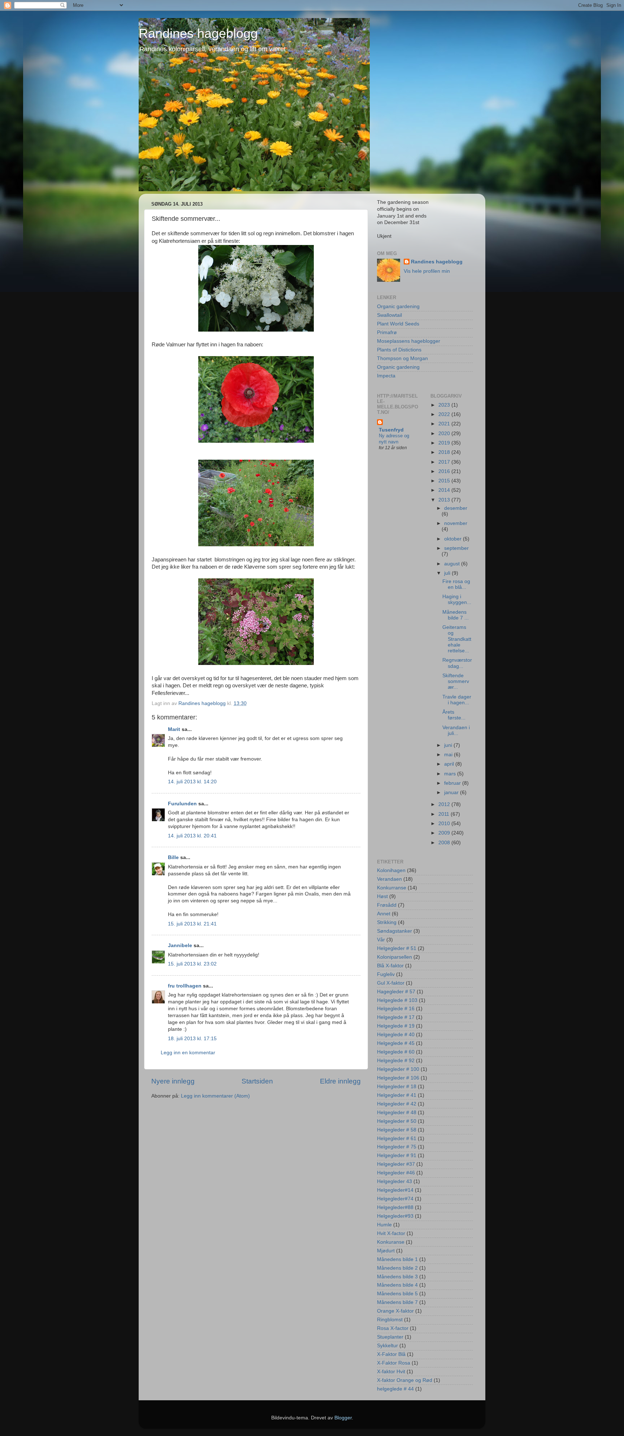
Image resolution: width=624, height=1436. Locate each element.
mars (450, 773)
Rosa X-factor (392, 1328)
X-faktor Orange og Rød (404, 1380)
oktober (453, 539)
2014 (444, 490)
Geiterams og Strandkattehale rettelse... (456, 639)
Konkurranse (391, 887)
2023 (444, 405)
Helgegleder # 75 (396, 1147)
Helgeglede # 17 (396, 1017)
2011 (444, 814)
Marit (174, 729)
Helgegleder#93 (395, 1216)
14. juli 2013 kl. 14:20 (192, 781)
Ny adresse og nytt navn (394, 439)
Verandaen (389, 879)
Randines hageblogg (198, 33)
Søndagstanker (394, 931)
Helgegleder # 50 (396, 1121)
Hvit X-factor (391, 1233)
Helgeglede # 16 (396, 1008)
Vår (381, 939)
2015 (444, 480)
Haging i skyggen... (456, 599)
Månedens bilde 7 (397, 1302)
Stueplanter (390, 1337)
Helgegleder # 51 (396, 948)
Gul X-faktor (390, 983)
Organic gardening (398, 306)
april (449, 764)
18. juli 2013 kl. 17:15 (192, 1038)
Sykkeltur (387, 1345)
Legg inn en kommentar (188, 1052)
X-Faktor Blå (391, 1354)
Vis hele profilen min (427, 271)
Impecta (386, 375)
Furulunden (182, 803)
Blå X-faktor (390, 965)
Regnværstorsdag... (457, 663)
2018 (444, 452)
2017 (444, 462)
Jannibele (180, 945)
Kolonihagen (391, 870)
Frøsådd (386, 905)
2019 (444, 443)
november (455, 523)
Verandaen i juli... (456, 730)
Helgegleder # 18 (396, 1086)
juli (448, 573)
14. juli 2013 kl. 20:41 (192, 836)
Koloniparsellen (394, 957)
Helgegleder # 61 (396, 1138)
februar (453, 783)
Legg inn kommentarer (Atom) (215, 1096)
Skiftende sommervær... (455, 681)
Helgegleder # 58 (396, 1130)
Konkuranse (390, 1242)
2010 (444, 823)
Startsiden (257, 1081)
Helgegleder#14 (395, 1190)
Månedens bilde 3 (397, 1276)
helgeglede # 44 (395, 1389)
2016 (444, 471)
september (456, 548)
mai (449, 754)
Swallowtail (389, 315)
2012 (444, 804)
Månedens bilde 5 (397, 1293)
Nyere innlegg (173, 1081)
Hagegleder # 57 (396, 991)
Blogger (343, 1417)
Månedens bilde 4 (397, 1285)
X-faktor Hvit (391, 1371)
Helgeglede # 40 (396, 1034)
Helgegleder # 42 (396, 1104)
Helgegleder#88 (395, 1207)
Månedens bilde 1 (397, 1259)
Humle (384, 1224)
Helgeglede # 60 (396, 1052)
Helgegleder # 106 (398, 1078)
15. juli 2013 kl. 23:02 (192, 964)
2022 (444, 414)
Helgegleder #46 (396, 1172)
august (452, 563)
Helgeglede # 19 (396, 1026)
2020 (444, 433)
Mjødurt (386, 1250)
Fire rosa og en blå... (456, 584)
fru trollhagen (185, 986)
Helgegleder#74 (395, 1198)
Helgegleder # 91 (396, 1155)
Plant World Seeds (398, 324)
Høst (382, 896)
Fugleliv (386, 974)
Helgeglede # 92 (396, 1060)
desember (455, 508)
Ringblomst (390, 1319)
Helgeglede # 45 (396, 1043)
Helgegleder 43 (394, 1181)
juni (449, 745)
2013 (444, 500)
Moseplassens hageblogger (408, 341)
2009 (444, 833)
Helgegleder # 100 (398, 1069)
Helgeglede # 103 (397, 1000)
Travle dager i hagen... (456, 699)
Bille (173, 857)
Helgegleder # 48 (396, 1112)
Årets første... (453, 715)
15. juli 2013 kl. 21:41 (192, 924)
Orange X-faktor (395, 1311)
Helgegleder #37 (396, 1164)
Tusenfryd (391, 430)
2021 (444, 423)
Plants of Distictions (399, 350)
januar (452, 792)
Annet (383, 913)
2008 (444, 842)
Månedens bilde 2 (397, 1268)
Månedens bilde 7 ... (455, 615)
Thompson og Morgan (402, 358)
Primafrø (387, 332)
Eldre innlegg (340, 1081)
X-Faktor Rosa (393, 1363)
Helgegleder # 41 (396, 1095)
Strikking (386, 922)
